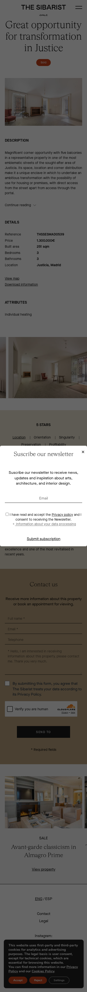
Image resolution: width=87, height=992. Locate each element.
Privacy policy (62, 514)
